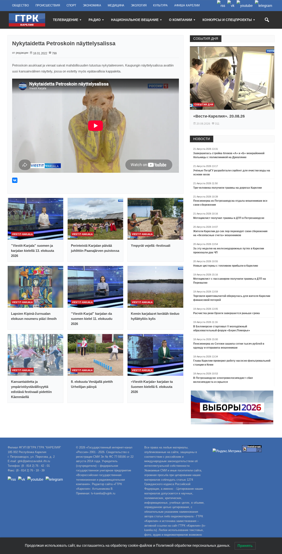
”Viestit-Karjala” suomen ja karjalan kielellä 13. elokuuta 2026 (32, 251)
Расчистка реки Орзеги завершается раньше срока (226, 313)
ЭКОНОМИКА (92, 5)
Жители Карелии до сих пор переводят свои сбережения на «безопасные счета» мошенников (230, 233)
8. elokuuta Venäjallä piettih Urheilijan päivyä (92, 384)
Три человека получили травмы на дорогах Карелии (227, 187)
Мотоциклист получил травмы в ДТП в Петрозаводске (228, 218)
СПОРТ (71, 5)
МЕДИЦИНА (116, 5)
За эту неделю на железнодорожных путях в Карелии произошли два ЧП (228, 250)
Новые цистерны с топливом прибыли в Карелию (225, 265)
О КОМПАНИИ (180, 20)
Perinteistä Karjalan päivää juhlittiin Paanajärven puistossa (95, 248)
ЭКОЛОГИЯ (139, 5)
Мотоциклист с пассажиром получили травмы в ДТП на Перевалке (229, 280)
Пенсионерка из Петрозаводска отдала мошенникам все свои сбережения (230, 202)
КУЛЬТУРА (160, 5)
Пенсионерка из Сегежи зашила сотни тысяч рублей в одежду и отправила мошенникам (228, 345)
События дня (203, 104)
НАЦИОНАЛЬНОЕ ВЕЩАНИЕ (135, 20)
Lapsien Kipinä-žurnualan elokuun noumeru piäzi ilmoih (34, 316)
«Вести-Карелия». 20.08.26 (219, 116)
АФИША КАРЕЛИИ (187, 5)
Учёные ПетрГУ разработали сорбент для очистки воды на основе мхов (231, 172)
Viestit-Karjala (22, 234)
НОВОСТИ (201, 139)
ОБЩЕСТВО (20, 5)
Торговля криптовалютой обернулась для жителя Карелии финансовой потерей (231, 298)
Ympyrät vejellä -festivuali (150, 245)
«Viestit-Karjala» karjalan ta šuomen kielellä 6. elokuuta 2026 (152, 387)
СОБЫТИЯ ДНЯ (205, 38)
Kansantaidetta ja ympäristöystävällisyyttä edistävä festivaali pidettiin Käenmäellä (31, 389)
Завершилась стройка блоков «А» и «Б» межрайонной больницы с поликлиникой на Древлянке (228, 155)
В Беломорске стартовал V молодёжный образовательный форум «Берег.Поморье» (221, 328)
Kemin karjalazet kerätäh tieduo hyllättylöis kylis (155, 316)
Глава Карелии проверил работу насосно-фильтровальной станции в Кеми (231, 362)
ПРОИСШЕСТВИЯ (47, 5)
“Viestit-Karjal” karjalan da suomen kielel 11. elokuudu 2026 (91, 319)
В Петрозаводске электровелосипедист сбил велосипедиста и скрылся (223, 379)
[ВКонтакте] (14, 180)
